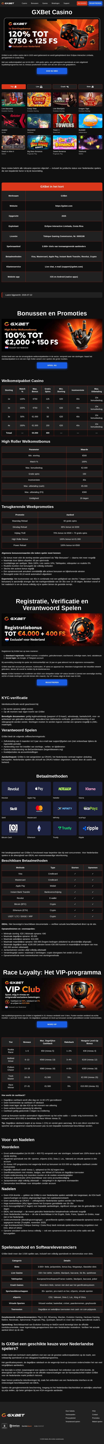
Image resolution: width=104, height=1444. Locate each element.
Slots (89, 86)
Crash (63, 86)
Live (37, 86)
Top (12, 86)
